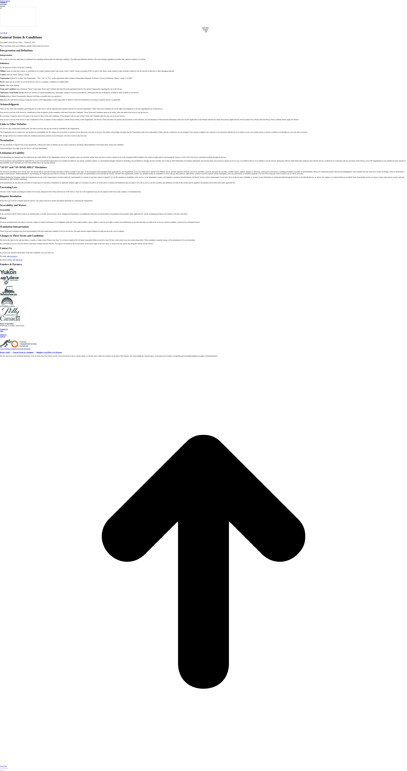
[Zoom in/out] (7, 768)
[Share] (3, 768)
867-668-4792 (17, 260)
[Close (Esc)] (1, 768)
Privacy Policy (5, 352)
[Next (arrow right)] (3, 770)
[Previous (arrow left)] (1, 770)
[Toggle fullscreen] (5, 768)
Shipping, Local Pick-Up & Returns (49, 352)
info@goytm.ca (12, 256)
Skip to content (5, 1)
